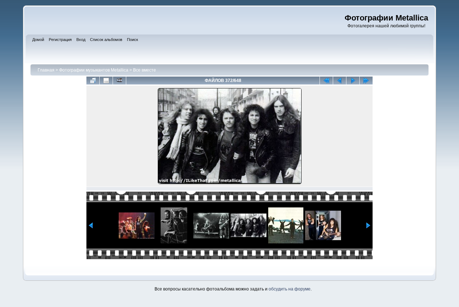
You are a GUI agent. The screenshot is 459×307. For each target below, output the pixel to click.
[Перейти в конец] (366, 80)
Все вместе (144, 70)
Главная (46, 70)
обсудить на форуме (290, 289)
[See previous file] (339, 80)
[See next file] (352, 80)
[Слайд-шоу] (119, 80)
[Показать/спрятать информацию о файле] (106, 80)
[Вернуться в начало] (326, 80)
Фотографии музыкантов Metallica (93, 70)
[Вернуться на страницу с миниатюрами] (92, 80)
